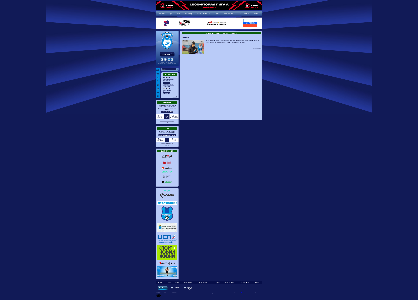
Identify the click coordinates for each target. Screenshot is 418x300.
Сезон (178, 13)
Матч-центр (188, 13)
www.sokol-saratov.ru (243, 293)
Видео (167, 122)
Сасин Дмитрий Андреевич (168, 80)
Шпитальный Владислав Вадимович (167, 92)
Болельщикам (228, 13)
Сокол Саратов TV (203, 13)
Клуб (170, 13)
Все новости (257, 48)
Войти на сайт (167, 54)
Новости (161, 13)
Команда (175, 96)
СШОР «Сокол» (244, 13)
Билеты (256, 13)
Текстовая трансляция (167, 121)
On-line (217, 13)
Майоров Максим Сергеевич (168, 85)
